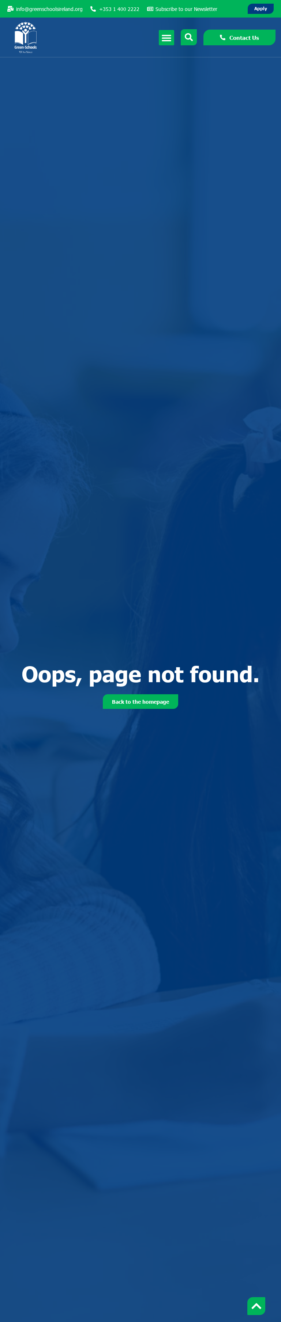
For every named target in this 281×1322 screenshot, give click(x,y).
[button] (166, 37)
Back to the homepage (140, 701)
